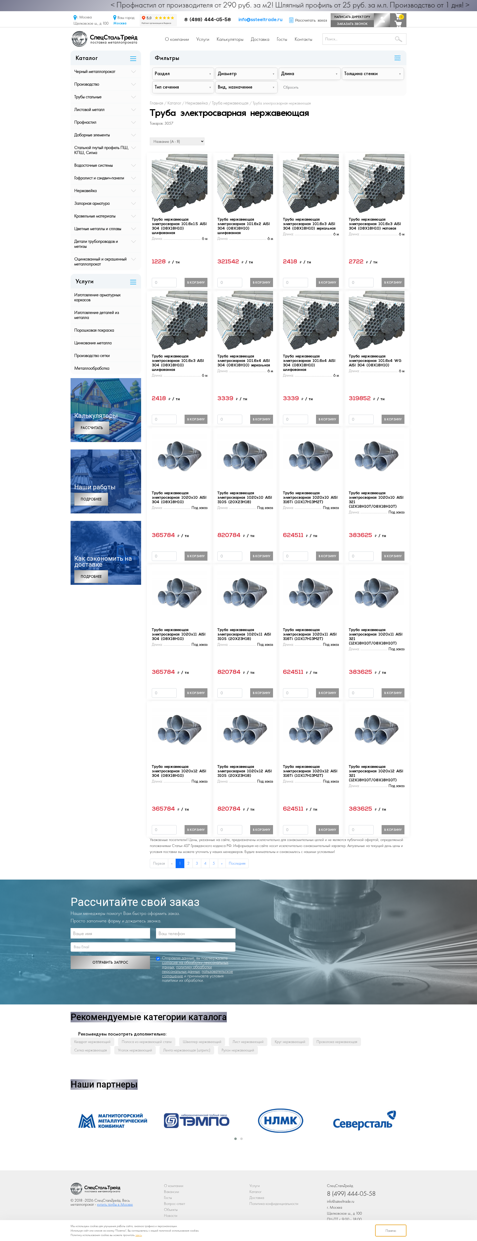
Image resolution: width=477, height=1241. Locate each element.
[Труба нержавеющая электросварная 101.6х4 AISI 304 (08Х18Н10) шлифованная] (311, 320)
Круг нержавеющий (290, 1041)
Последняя (237, 863)
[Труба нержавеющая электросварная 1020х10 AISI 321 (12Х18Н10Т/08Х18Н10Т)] (376, 456)
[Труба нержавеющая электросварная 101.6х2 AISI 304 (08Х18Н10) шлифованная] (245, 183)
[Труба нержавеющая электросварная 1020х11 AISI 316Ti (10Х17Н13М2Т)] (311, 593)
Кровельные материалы (95, 216)
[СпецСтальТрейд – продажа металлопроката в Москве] (104, 38)
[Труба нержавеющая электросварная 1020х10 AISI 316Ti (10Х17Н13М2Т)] (311, 456)
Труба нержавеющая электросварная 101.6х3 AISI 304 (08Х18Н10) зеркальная (309, 224)
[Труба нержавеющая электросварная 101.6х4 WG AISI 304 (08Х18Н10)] (376, 320)
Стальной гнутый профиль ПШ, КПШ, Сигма (101, 150)
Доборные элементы (92, 135)
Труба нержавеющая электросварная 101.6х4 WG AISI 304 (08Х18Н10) (375, 361)
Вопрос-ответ (174, 1203)
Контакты (303, 39)
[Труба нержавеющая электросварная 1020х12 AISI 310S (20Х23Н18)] (245, 730)
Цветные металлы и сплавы (97, 228)
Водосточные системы (93, 165)
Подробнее (91, 499)
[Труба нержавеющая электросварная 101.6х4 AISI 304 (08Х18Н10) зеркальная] (245, 320)
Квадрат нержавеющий (92, 1041)
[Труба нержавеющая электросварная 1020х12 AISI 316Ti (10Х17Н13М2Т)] (311, 730)
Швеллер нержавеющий (202, 1041)
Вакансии (171, 1191)
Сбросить (290, 87)
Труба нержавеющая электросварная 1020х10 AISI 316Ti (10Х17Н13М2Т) (310, 498)
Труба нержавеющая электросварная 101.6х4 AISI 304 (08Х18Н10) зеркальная (243, 361)
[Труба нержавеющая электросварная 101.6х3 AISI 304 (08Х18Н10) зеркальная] (311, 183)
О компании (177, 39)
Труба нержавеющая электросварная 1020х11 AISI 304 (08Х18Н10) (178, 634)
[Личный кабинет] (382, 20)
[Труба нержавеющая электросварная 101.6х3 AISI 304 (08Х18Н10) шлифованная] (179, 320)
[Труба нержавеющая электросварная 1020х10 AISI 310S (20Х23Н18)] (245, 456)
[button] (235, 1138)
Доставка (260, 39)
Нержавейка (85, 190)
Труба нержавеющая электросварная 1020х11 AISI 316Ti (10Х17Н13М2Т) (309, 634)
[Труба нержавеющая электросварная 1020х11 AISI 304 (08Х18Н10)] (179, 593)
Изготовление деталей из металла (96, 314)
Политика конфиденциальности (273, 1203)
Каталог (255, 1191)
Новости (170, 1215)
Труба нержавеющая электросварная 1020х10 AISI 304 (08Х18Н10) (179, 498)
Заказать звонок (352, 23)
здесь (138, 1235)
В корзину (196, 282)
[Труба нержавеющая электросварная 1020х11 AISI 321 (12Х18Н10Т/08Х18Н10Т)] (376, 593)
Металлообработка (91, 368)
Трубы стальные (88, 96)
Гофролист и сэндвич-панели (99, 178)
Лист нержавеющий (248, 1041)
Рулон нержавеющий (238, 1050)
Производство (86, 84)
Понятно (391, 1230)
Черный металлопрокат (94, 71)
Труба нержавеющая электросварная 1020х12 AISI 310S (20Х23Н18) (244, 771)
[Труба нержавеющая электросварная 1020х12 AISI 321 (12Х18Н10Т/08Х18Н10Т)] (376, 730)
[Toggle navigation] (397, 58)
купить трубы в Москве (115, 1204)
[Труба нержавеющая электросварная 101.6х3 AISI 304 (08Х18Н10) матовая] (376, 183)
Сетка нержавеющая (90, 1050)
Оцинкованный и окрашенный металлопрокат (100, 261)
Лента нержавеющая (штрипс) (186, 1050)
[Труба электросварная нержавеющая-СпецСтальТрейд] (95, 1190)
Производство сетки (92, 355)
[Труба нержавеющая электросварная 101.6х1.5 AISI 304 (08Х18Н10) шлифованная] (179, 183)
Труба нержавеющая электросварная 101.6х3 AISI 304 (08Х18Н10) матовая (375, 224)
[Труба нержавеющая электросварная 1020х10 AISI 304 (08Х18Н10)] (179, 456)
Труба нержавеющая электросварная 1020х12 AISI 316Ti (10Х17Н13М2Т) (310, 771)
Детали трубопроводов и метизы (96, 243)
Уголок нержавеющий (135, 1050)
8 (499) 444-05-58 (207, 20)
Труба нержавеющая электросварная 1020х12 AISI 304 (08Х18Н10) (179, 771)
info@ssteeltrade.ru (260, 20)
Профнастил (85, 122)
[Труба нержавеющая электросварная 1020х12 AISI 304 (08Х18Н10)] (179, 730)
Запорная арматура (92, 203)
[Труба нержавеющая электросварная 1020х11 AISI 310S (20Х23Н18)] (245, 593)
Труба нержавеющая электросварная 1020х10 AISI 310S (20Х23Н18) (244, 498)
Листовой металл (89, 109)
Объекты (171, 1209)
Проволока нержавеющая (337, 1041)
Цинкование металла (93, 343)
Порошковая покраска (94, 330)
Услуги (202, 39)
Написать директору (352, 16)
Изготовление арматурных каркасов (97, 297)
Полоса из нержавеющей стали (147, 1041)
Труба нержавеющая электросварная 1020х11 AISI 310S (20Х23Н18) (244, 634)
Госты (282, 39)
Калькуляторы (230, 39)
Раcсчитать (92, 427)
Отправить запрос (110, 962)
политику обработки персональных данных (187, 969)
